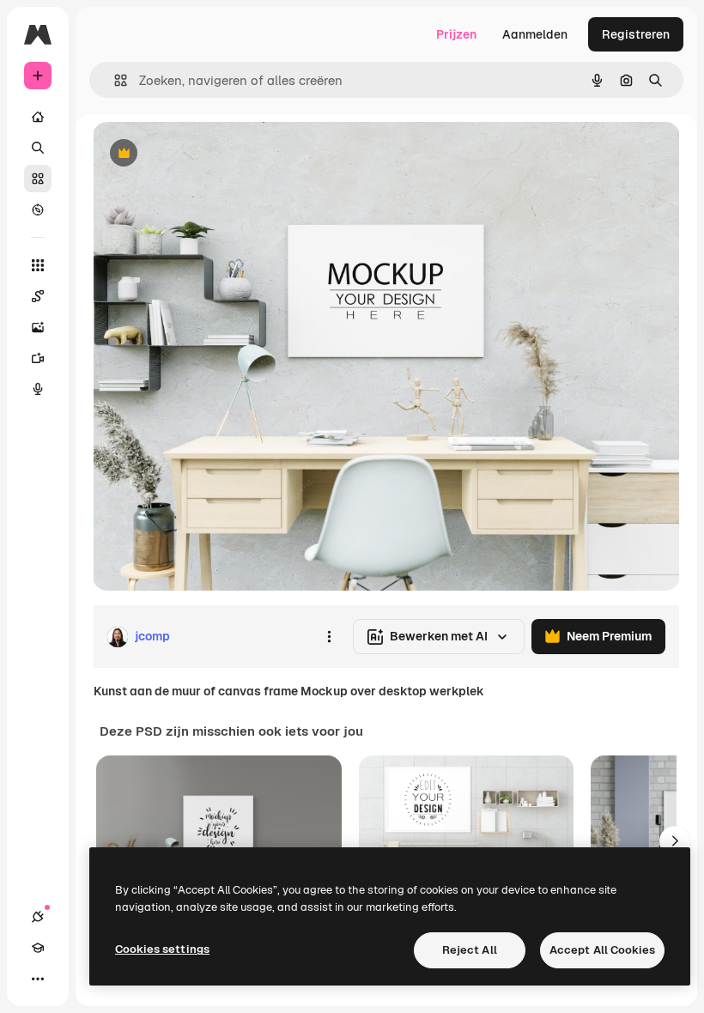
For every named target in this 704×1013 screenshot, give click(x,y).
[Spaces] (38, 296)
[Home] (38, 116)
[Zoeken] (38, 147)
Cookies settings (162, 949)
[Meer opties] (329, 637)
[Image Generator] (38, 327)
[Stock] (38, 178)
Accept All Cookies (602, 950)
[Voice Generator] (38, 389)
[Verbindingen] (38, 917)
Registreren (636, 34)
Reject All (469, 950)
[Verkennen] (38, 209)
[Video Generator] (38, 358)
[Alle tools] (38, 265)
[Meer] (38, 978)
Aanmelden (534, 34)
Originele (206, 154)
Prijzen (456, 34)
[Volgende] (674, 841)
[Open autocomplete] (113, 80)
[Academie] (38, 947)
